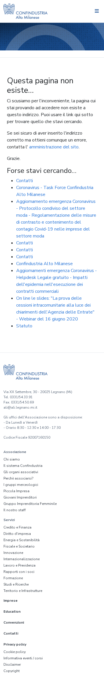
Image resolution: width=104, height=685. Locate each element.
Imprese (10, 600)
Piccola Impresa (16, 491)
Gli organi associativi (20, 472)
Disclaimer (12, 664)
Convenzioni (13, 622)
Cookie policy (14, 652)
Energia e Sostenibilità (21, 540)
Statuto (24, 326)
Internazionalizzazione (21, 559)
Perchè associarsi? (18, 478)
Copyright (11, 671)
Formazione (13, 578)
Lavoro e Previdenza (19, 565)
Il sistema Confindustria (22, 465)
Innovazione (13, 552)
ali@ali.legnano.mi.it (20, 407)
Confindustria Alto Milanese (44, 264)
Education (12, 611)
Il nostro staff (14, 510)
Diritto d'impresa (17, 533)
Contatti (24, 181)
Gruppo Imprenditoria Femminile (30, 503)
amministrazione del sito (54, 147)
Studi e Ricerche (16, 584)
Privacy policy (14, 644)
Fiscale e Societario (19, 546)
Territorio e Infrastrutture (22, 590)
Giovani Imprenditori (20, 497)
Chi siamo (11, 459)
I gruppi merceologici (20, 484)
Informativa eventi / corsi (23, 658)
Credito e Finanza (17, 527)
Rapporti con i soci (18, 571)
